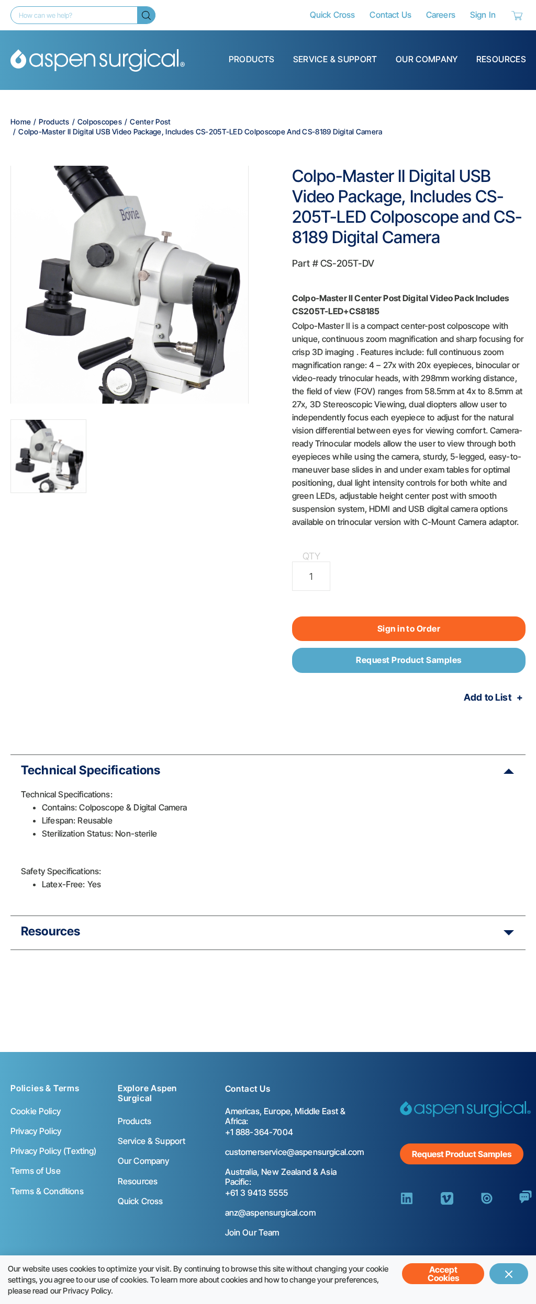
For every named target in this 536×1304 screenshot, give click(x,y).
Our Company (427, 59)
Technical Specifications (91, 770)
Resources (501, 59)
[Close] (508, 1273)
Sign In (483, 14)
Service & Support (335, 59)
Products (252, 59)
